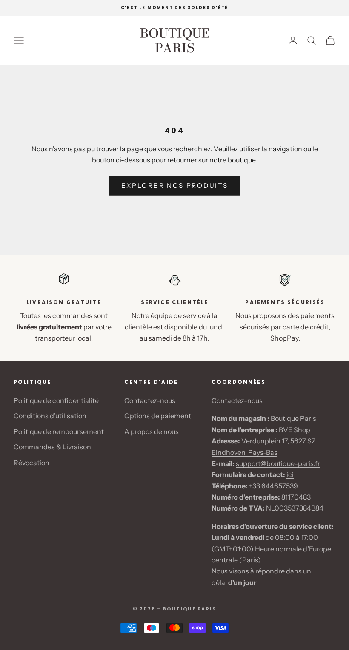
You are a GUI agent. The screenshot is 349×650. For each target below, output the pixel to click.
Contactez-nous (149, 400)
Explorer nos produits (174, 186)
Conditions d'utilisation (50, 416)
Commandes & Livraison (52, 447)
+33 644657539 (273, 486)
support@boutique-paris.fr (278, 463)
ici (290, 474)
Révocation (31, 462)
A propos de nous (151, 431)
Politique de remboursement (59, 431)
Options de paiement (157, 416)
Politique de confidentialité (56, 400)
